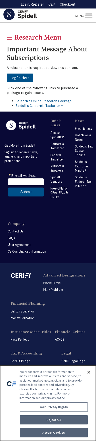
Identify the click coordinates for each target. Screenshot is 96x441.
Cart (51, 4)
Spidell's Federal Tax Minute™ (83, 181)
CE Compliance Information (27, 251)
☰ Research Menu (34, 37)
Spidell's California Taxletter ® (39, 105)
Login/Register (32, 4)
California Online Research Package (44, 101)
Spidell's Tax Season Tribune (84, 150)
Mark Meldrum (53, 290)
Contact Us (15, 231)
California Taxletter (57, 146)
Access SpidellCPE (58, 135)
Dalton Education (23, 311)
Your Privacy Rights (54, 407)
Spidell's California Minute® (82, 166)
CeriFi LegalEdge (73, 361)
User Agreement (19, 245)
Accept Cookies (53, 433)
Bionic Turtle (52, 283)
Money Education (22, 318)
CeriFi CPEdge (20, 361)
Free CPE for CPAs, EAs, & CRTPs (59, 192)
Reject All (53, 420)
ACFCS (59, 340)
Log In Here (19, 78)
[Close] (89, 372)
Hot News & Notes (83, 137)
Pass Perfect (20, 340)
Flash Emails (83, 129)
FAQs (11, 238)
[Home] (32, 14)
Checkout (67, 4)
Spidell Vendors (56, 179)
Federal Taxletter (57, 157)
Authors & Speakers (57, 168)
